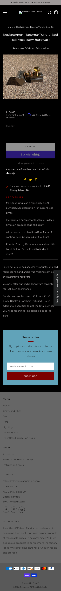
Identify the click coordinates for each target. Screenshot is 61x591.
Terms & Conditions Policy (18, 459)
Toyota (7, 405)
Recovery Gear (11, 432)
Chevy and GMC (12, 410)
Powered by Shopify (31, 583)
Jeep (5, 416)
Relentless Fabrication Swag (19, 437)
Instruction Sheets (13, 465)
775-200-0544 (10, 486)
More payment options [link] (31, 163)
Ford (5, 421)
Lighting (8, 427)
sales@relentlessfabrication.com (21, 481)
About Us (8, 454)
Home (10, 27)
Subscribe (30, 376)
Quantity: (10, 126)
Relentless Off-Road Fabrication (31, 48)
